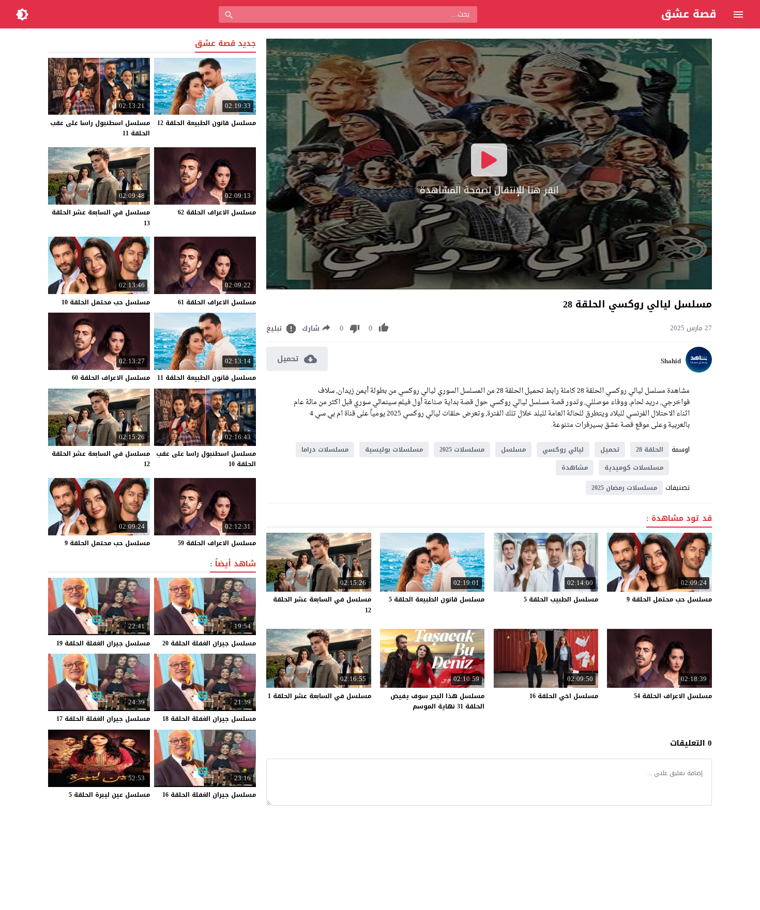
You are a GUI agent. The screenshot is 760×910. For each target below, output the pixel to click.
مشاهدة (574, 467)
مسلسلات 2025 (461, 449)
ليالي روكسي (563, 449)
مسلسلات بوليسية (394, 449)
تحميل (609, 449)
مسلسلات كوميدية (633, 467)
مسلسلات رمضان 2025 (624, 487)
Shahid (671, 361)
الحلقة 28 (649, 449)
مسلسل (513, 449)
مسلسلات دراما (324, 449)
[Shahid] (699, 370)
